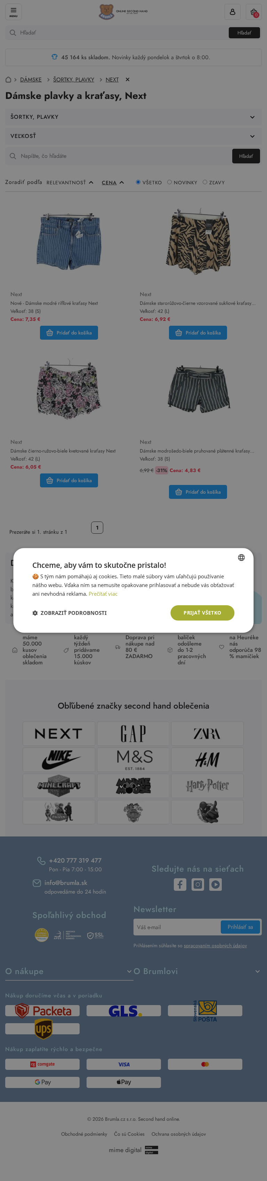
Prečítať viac (103, 593)
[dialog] (133, 590)
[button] (69, 613)
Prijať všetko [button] (202, 612)
